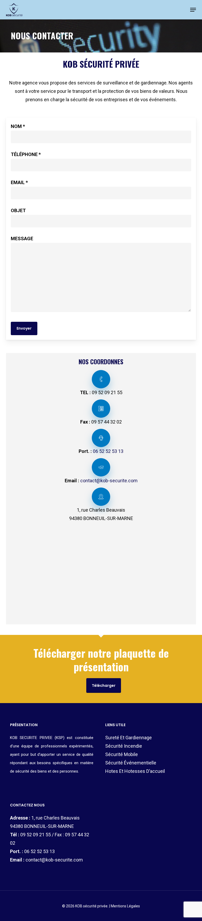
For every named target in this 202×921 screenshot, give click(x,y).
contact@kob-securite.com (109, 480)
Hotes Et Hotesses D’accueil (135, 771)
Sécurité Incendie (123, 746)
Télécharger (103, 685)
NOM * (18, 126)
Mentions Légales (125, 906)
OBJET (18, 210)
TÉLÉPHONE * (26, 154)
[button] (193, 9)
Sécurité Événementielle (130, 762)
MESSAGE (22, 238)
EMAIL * (19, 182)
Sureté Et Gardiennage (128, 737)
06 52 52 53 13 (108, 451)
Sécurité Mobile (121, 754)
